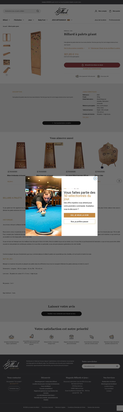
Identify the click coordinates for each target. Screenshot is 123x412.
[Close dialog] (95, 178)
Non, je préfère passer (79, 221)
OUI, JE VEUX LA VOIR (80, 215)
